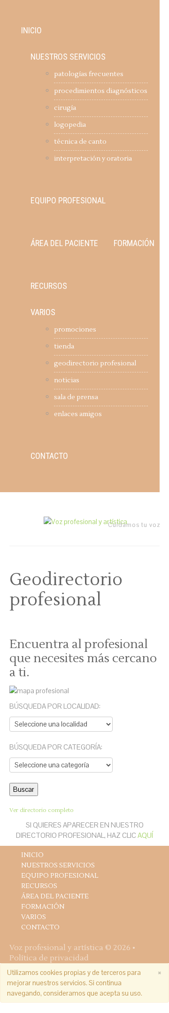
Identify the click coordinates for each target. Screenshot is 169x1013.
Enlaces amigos (78, 414)
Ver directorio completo (41, 810)
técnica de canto (80, 142)
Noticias (66, 380)
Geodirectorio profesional (95, 363)
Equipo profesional (68, 200)
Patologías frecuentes (88, 74)
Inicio (31, 30)
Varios (43, 312)
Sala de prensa (76, 397)
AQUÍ (145, 835)
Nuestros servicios (68, 57)
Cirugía (65, 108)
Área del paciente (64, 243)
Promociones (75, 329)
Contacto (49, 456)
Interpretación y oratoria (93, 159)
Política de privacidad (49, 958)
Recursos (49, 286)
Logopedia (70, 125)
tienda (64, 346)
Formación (134, 243)
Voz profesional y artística (56, 947)
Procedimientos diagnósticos (100, 91)
